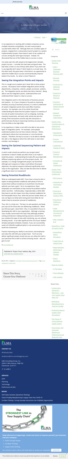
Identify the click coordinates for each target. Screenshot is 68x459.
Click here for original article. (13, 254)
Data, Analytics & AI (58, 221)
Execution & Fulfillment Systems (57, 202)
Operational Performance (57, 134)
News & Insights (57, 265)
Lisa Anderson (8, 245)
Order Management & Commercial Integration (58, 212)
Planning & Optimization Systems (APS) (58, 193)
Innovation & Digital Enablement (57, 163)
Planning (5, 382)
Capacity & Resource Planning (57, 95)
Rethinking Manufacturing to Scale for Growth (58, 304)
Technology (6, 384)
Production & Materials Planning (57, 86)
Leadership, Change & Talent (59, 147)
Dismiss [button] (55, 456)
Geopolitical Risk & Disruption (57, 234)
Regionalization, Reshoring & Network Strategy (58, 250)
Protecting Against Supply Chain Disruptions (58, 312)
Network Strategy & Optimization (57, 115)
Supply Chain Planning (56, 62)
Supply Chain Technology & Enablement (56, 172)
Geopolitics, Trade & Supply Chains (58, 227)
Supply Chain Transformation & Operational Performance (58, 125)
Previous (37, 37)
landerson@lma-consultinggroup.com (15, 356)
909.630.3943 (18, 2)
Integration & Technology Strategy (57, 184)
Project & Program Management (30, 261)
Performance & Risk (8, 387)
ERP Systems (57, 178)
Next (43, 37)
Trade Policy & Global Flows (58, 242)
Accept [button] (63, 456)
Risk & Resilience (56, 260)
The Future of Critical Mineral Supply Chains (57, 321)
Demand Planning (56, 79)
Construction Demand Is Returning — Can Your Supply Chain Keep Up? (58, 292)
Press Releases (58, 273)
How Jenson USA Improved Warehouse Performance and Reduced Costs (58, 332)
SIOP (3, 379)
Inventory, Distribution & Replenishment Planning (58, 105)
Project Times (12, 263)
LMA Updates (57, 277)
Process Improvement (58, 140)
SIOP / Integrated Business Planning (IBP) (58, 70)
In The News (18, 261)
